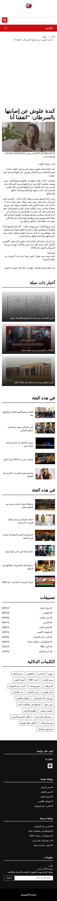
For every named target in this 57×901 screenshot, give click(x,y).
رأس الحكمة (44, 651)
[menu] (5, 28)
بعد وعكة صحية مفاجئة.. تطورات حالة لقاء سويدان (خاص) (30, 268)
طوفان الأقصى (43, 632)
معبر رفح (49, 704)
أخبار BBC (45, 646)
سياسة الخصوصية (28, 895)
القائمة (49, 28)
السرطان (49, 686)
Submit (9, 878)
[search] (4, 20)
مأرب (52, 36)
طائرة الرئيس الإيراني (21, 717)
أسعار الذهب (44, 627)
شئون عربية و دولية (42, 845)
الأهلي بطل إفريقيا (28, 723)
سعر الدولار (45, 608)
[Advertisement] (28, 71)
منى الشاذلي (17, 692)
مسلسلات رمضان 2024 (40, 836)
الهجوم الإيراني (29, 711)
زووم (50, 674)
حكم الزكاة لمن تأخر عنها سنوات (19, 551)
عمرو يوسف (35, 686)
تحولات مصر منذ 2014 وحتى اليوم (18, 459)
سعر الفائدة (45, 618)
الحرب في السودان (41, 637)
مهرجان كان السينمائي (43, 698)
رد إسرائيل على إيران (43, 717)
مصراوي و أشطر (45, 729)
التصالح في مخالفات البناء (38, 642)
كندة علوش (48, 692)
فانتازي (46, 622)
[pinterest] (50, 766)
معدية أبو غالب (46, 723)
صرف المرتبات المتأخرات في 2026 (17, 582)
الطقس (46, 613)
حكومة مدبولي (46, 711)
